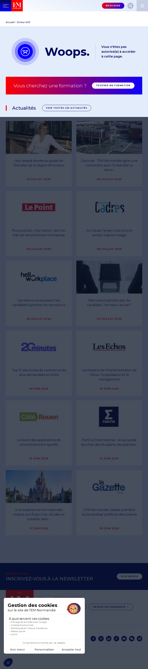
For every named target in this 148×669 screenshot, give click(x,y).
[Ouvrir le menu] (142, 5)
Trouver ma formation (113, 85)
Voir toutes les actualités (66, 108)
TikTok (116, 638)
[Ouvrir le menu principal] (5, 5)
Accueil (10, 22)
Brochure (113, 5)
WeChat (132, 638)
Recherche (130, 6)
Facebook (93, 638)
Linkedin (108, 638)
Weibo (139, 638)
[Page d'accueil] (17, 5)
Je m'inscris (129, 576)
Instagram (101, 638)
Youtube (124, 638)
